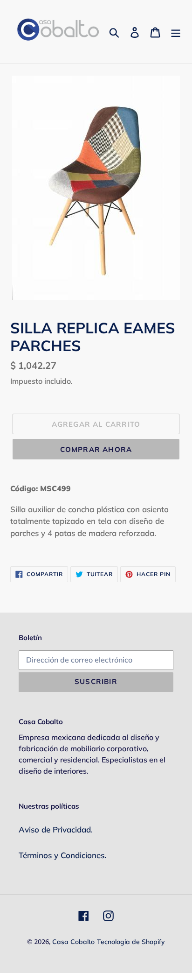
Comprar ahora (96, 449)
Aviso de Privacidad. (56, 829)
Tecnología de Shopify (131, 942)
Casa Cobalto (73, 942)
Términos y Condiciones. (62, 855)
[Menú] (175, 31)
